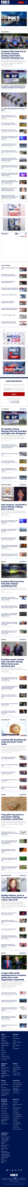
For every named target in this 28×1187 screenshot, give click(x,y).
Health (3, 794)
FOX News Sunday (5, 1058)
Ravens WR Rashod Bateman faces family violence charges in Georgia (9, 606)
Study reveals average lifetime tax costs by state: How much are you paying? (9, 1009)
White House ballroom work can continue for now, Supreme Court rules (9, 696)
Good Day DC (5, 720)
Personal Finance (5, 1056)
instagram (15, 1170)
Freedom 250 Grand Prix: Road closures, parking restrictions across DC (9, 152)
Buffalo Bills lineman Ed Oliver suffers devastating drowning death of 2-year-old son (9, 598)
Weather (16, 1034)
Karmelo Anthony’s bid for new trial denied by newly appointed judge (9, 554)
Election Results (16, 1073)
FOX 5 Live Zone (5, 1115)
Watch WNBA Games (4, 1158)
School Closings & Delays (17, 1042)
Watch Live (21, 2)
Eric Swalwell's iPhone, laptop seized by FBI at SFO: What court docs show (8, 712)
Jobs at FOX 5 (16, 1127)
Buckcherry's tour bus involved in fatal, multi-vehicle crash (9, 913)
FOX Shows (4, 1087)
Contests (15, 1120)
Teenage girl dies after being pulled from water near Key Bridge (9, 130)
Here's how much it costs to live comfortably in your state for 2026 (9, 993)
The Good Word (5, 1117)
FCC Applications (17, 1123)
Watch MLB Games (4, 1142)
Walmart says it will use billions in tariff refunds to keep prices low (9, 1001)
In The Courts (4, 1113)
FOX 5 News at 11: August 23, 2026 (9, 294)
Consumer (3, 1052)
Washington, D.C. (5, 1036)
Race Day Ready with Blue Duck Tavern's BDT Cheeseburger (8, 758)
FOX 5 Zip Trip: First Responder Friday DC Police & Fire (8, 772)
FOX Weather (16, 1048)
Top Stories (4, 1059)
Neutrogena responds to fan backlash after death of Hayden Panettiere (8, 945)
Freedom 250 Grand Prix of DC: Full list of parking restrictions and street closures (9, 632)
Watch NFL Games (5, 1137)
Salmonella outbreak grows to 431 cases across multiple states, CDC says (9, 859)
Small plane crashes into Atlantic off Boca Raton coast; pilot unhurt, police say (9, 530)
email (21, 1170)
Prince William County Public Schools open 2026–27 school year (9, 123)
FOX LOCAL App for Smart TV (17, 1108)
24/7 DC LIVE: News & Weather (5, 1042)
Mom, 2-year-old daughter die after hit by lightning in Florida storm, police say (9, 138)
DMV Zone (3, 1106)
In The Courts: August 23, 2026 (8, 315)
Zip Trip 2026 (16, 1092)
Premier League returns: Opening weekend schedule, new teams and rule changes (9, 623)
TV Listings (3, 1082)
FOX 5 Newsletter (17, 1114)
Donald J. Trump (17, 1075)
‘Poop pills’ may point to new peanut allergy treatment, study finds (12, 816)
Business (3, 1050)
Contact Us (15, 1111)
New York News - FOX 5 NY (5, 1068)
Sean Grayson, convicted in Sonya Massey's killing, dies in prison (14, 506)
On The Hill (3, 1112)
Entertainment (6, 875)
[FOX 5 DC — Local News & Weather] (5, 2)
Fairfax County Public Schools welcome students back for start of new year (9, 117)
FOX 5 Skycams (16, 1038)
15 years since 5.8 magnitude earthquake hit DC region (8, 302)
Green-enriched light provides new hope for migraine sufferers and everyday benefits (9, 842)
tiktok (18, 1170)
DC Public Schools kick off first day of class (13, 109)
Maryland (3, 1040)
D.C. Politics (16, 1066)
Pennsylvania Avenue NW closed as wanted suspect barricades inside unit (9, 167)
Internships (15, 1125)
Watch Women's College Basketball (5, 1155)
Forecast (15, 1036)
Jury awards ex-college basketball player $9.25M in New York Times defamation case (9, 615)
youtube (7, 1170)
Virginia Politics (16, 1069)
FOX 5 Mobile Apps (17, 1116)
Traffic (14, 1040)
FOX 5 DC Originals (4, 1100)
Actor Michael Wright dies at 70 (8, 929)
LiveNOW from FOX (4, 1085)
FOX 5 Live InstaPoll (15, 1102)
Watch (3, 1080)
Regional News (4, 1064)
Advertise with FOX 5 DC (17, 1105)
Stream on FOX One (4, 1134)
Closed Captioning (17, 1129)
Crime (2, 1047)
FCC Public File (16, 1122)
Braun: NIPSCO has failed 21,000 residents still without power (8, 538)
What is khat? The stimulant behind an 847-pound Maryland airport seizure (9, 868)
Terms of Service (15, 402)
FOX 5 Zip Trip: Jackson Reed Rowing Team (9, 765)
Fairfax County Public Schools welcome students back (8, 282)
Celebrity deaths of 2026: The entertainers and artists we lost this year (9, 921)
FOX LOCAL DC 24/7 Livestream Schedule (5, 1094)
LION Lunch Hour (17, 1082)
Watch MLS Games (4, 1161)
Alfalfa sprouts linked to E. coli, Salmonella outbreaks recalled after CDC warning (9, 833)
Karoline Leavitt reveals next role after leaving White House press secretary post (12, 662)
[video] (23, 269)
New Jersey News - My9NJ (5, 1076)
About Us (16, 1099)
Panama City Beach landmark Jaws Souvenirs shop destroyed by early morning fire (9, 546)
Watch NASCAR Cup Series (5, 1145)
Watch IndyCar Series (4, 1149)
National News (6, 485)
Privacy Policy (15, 401)
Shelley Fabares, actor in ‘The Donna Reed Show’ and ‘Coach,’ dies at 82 (14, 897)
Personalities (16, 1112)
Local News (5, 409)
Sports (3, 561)
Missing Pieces (4, 1123)
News (3, 1034)
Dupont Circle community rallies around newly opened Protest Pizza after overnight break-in (9, 182)
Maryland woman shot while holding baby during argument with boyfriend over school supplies (9, 196)
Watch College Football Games (5, 1139)
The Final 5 (3, 1110)
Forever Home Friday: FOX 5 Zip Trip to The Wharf (9, 780)
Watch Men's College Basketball (5, 1152)
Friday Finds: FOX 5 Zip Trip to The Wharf (9, 787)
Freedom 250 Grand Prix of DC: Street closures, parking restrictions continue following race (13, 54)
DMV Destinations (17, 1084)
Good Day (16, 1080)
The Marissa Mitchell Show (4, 1104)
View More (23, 409)
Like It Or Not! (4, 1108)
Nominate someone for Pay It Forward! (17, 1089)
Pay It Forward (16, 1086)
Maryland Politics (17, 1067)
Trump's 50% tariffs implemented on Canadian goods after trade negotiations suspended (9, 687)
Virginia (3, 1038)
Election (15, 1071)
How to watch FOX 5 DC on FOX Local (5, 1090)
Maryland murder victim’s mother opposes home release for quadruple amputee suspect (9, 189)
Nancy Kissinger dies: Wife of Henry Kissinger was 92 (9, 704)
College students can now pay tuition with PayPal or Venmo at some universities (8, 1017)
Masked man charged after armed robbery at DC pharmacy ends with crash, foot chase (9, 174)
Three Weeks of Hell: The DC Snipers (5, 1120)
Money (3, 953)
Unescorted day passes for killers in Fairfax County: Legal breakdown (9, 309)
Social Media (16, 1118)
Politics (3, 639)
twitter (12, 1170)
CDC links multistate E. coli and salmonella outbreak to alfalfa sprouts (8, 850)
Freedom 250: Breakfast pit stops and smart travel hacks (13, 741)
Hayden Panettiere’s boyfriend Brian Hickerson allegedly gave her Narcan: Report (9, 937)
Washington (4, 233)
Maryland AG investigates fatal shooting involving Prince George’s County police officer (9, 159)
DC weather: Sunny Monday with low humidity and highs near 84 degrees (13, 87)
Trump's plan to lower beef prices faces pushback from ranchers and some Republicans (9, 679)
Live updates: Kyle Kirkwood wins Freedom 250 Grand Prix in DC (9, 144)
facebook (10, 1170)
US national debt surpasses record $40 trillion (9, 1025)
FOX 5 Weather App (16, 1046)
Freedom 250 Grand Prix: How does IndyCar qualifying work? (12, 583)
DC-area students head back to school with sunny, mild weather (9, 322)
